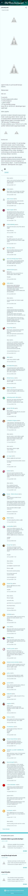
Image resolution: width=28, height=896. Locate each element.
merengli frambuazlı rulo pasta (9, 855)
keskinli (8, 471)
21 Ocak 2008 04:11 (11, 442)
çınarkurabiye (10, 526)
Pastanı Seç (9, 583)
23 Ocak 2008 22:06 (11, 678)
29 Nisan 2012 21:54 (11, 825)
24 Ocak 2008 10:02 (11, 722)
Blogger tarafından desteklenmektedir (15, 890)
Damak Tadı (9, 545)
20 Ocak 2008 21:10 (11, 323)
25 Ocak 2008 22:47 (11, 780)
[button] (26, 8)
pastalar (6, 172)
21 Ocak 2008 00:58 (11, 393)
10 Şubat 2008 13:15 (11, 791)
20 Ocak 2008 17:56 (11, 220)
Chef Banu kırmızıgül (14, 2)
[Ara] (26, 3)
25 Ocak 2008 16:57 (11, 758)
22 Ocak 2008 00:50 (11, 540)
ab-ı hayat (9, 456)
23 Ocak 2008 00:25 (11, 610)
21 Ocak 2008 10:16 (11, 452)
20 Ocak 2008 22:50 (11, 373)
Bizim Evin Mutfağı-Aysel (13, 258)
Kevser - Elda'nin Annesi (12, 494)
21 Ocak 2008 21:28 (11, 513)
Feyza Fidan (9, 327)
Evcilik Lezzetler (10, 648)
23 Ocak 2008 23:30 (11, 689)
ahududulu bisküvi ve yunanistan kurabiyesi (12, 839)
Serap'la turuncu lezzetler (13, 662)
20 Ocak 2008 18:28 (11, 254)
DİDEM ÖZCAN (10, 269)
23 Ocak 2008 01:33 (11, 633)
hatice (8, 189)
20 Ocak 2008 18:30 (11, 265)
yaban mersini (10, 198)
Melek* (8, 518)
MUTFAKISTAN (10, 365)
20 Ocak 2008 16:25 (11, 205)
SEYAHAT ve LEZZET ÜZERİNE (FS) (15, 750)
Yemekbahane (10, 726)
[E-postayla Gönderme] (5, 169)
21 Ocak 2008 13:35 (11, 466)
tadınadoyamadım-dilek (12, 397)
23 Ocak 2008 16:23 (11, 658)
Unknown (9, 717)
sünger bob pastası (5, 872)
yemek (8, 682)
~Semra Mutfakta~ (11, 784)
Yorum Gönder (6, 829)
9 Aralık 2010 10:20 (11, 806)
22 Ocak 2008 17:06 (11, 579)
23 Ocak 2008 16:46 (11, 669)
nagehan (9, 703)
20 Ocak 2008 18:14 (11, 243)
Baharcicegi (9, 387)
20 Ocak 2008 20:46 (11, 303)
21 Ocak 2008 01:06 (11, 404)
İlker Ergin (9, 247)
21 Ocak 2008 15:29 (11, 479)
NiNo (8, 357)
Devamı (25, 851)
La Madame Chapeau (12, 420)
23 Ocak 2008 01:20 (11, 622)
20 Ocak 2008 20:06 (11, 279)
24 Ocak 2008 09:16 (11, 713)
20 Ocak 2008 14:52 (11, 194)
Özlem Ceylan (10, 209)
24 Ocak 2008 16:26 (11, 734)
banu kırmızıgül (10, 762)
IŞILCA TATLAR (10, 408)
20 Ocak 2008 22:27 (11, 353)
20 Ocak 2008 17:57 (11, 232)
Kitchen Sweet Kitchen (12, 739)
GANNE (8, 637)
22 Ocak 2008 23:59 (11, 591)
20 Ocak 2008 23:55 (11, 383)
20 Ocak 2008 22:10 (11, 335)
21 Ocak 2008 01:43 (11, 416)
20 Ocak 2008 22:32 (11, 361)
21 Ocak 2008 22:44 (11, 522)
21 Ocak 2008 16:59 (11, 490)
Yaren (8, 626)
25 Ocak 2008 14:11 (11, 745)
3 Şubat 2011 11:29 (11, 817)
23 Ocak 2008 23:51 (11, 699)
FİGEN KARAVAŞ (11, 224)
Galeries (12, 893)
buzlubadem (10, 810)
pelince (8, 673)
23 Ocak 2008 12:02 (11, 644)
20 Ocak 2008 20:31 (11, 294)
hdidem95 (9, 693)
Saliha (8, 283)
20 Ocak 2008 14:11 (11, 185)
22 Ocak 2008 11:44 (11, 557)
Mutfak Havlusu (10, 378)
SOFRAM (9, 614)
